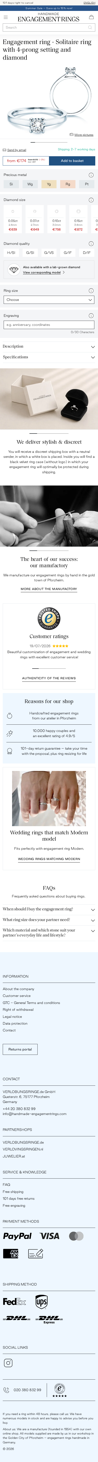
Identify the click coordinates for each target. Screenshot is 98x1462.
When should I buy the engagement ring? (38, 909)
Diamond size (14, 200)
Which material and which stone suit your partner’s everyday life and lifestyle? (39, 933)
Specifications (15, 357)
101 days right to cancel (18, 2)
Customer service (17, 996)
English (89, 3)
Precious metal (15, 175)
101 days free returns (19, 1198)
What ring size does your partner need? (36, 920)
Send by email (16, 149)
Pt (87, 184)
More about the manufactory (49, 588)
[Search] (90, 27)
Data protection (15, 1023)
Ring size (11, 290)
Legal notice (12, 1016)
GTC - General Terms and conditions (31, 1003)
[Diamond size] (91, 200)
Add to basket (72, 161)
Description (13, 347)
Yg (49, 184)
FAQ (6, 1185)
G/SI (30, 253)
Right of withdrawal (18, 1009)
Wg (30, 184)
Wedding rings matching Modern (49, 858)
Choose (13, 300)
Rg (68, 184)
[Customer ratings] (49, 618)
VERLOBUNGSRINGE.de (23, 1142)
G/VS (49, 253)
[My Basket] (91, 17)
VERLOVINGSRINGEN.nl (23, 1149)
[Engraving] (91, 315)
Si (11, 184)
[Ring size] (91, 290)
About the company (18, 989)
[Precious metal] (91, 175)
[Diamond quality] (91, 243)
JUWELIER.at (14, 1156)
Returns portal (20, 1049)
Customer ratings (49, 636)
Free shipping (13, 1192)
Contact (9, 1030)
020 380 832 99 (27, 1390)
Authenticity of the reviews (49, 678)
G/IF (68, 253)
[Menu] (6, 17)
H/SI (11, 253)
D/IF (87, 253)
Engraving (11, 315)
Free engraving (14, 1205)
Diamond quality (17, 243)
